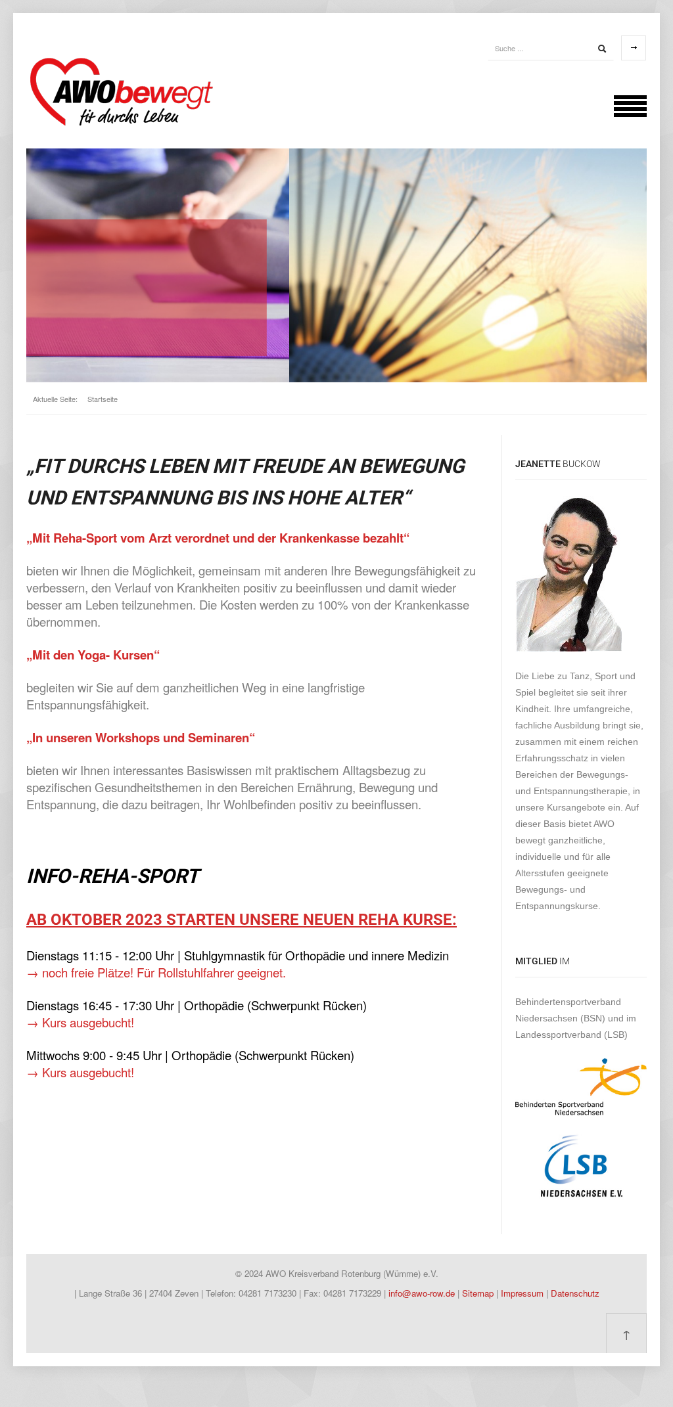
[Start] (602, 48)
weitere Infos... (79, 317)
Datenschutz (575, 1293)
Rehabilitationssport (189, 273)
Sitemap (479, 1293)
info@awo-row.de (421, 1293)
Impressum (523, 1293)
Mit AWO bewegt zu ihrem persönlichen (160, 253)
